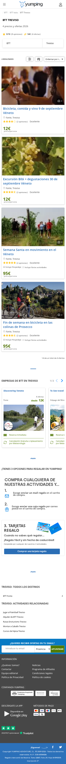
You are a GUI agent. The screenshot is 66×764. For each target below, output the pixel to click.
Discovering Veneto (14, 391)
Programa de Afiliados (43, 669)
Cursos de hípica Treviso (14, 631)
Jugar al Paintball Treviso (14, 612)
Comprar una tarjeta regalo (32, 551)
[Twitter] (60, 747)
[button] (61, 380)
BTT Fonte (7, 596)
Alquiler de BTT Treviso (13, 617)
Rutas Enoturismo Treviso (14, 621)
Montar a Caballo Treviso (14, 626)
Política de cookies (41, 677)
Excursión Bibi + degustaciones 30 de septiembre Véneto (30, 181)
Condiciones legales (42, 673)
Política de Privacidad (12, 677)
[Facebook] (52, 747)
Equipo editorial (10, 673)
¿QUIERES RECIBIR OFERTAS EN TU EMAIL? (32, 643)
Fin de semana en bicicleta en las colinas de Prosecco (27, 324)
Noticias (36, 665)
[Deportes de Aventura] (31, 4)
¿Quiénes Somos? (10, 665)
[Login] (61, 5)
